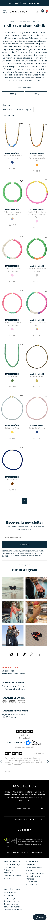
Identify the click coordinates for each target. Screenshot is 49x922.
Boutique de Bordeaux (17, 825)
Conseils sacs (32, 884)
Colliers (19, 109)
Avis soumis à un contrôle (25, 747)
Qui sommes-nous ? (16, 836)
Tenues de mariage (13, 907)
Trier (35, 94)
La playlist (11, 843)
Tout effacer (9, 115)
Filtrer (11, 94)
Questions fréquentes (17, 815)
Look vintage (9, 898)
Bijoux (29, 109)
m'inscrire (24, 544)
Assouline (8, 873)
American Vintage (12, 864)
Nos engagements (15, 839)
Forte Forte (9, 878)
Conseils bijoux (33, 876)
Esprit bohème (10, 892)
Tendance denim (11, 901)
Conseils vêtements (35, 873)
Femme (7, 109)
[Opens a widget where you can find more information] (39, 917)
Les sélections (24, 87)
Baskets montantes (13, 909)
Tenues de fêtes (11, 904)
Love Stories (9, 867)
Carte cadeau (13, 846)
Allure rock (8, 895)
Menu (5, 13)
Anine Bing (8, 870)
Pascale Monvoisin (12, 875)
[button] (46, 12)
